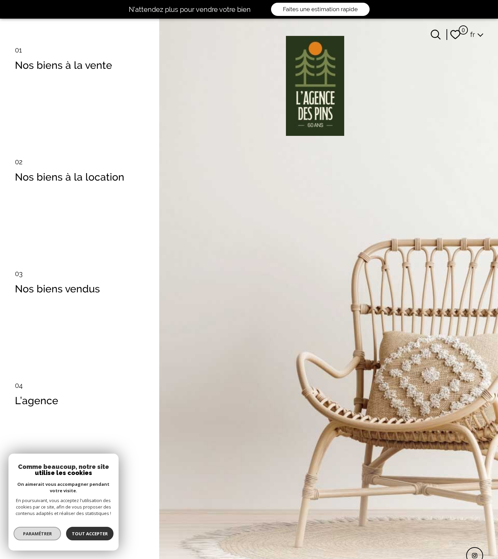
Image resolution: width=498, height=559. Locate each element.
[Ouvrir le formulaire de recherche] (435, 34)
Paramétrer (37, 534)
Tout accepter (90, 534)
